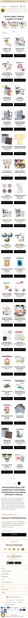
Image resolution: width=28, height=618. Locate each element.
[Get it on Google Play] (17, 563)
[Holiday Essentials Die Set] (7, 409)
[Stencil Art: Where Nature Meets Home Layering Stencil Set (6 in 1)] (20, 286)
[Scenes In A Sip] (7, 213)
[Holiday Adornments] (20, 90)
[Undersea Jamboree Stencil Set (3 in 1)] (20, 335)
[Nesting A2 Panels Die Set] (7, 262)
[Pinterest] (14, 550)
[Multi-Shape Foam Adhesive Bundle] (20, 139)
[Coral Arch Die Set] (7, 360)
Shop (3, 568)
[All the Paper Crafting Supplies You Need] (6, 28)
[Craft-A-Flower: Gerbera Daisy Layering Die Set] (7, 286)
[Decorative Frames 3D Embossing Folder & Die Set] (7, 115)
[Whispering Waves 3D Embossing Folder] (7, 433)
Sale (3, 579)
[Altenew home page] (13, 6)
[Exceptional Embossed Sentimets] (20, 409)
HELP (3, 586)
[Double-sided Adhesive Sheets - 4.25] (7, 335)
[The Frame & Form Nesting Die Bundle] (7, 164)
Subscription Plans (7, 582)
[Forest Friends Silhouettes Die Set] (20, 433)
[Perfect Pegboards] (20, 458)
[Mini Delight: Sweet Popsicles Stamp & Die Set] (7, 66)
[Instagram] (9, 550)
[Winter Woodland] (20, 213)
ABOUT (4, 592)
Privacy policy (10, 600)
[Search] (2, 10)
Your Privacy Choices (10, 602)
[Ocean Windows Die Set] (20, 262)
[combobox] (14, 10)
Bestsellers (5, 576)
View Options (7, 104)
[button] (3, 615)
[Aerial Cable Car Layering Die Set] (20, 384)
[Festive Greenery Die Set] (7, 384)
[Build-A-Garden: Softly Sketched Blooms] (7, 311)
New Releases (5, 573)
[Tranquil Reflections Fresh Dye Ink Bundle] (7, 188)
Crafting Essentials (7, 571)
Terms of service (20, 600)
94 (15, 483)
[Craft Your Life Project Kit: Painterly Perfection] (20, 41)
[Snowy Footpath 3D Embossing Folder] (7, 139)
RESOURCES (5, 589)
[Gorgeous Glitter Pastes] (7, 458)
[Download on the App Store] (10, 563)
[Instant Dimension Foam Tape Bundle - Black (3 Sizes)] (7, 237)
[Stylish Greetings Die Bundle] (20, 360)
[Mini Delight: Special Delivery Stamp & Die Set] (20, 237)
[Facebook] (5, 550)
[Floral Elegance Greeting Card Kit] (20, 311)
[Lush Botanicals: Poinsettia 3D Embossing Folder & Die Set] (20, 115)
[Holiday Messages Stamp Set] (20, 188)
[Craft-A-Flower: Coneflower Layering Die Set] (20, 66)
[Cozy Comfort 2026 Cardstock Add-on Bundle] (20, 164)
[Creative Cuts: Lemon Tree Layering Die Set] (7, 41)
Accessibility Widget (9, 604)
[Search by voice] (25, 10)
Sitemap (20, 602)
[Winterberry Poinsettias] (7, 90)
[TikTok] (18, 550)
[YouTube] (22, 550)
